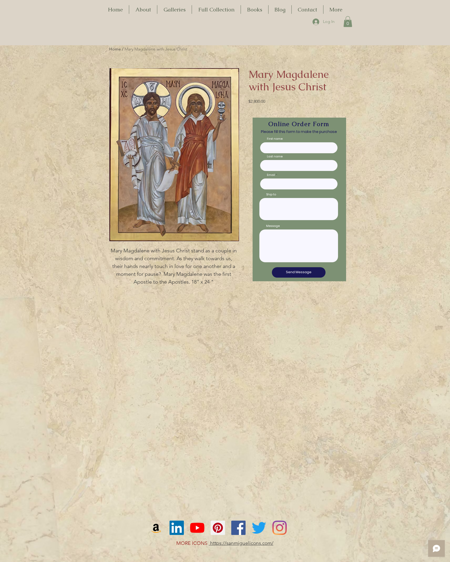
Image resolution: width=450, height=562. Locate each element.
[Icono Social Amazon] (156, 528)
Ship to (271, 194)
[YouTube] (197, 528)
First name (275, 138)
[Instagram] (279, 528)
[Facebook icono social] (238, 528)
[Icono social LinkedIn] (177, 528)
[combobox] (298, 209)
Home (115, 49)
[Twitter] (259, 528)
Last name (275, 156)
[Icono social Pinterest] (218, 528)
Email (271, 175)
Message (273, 226)
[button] (347, 21)
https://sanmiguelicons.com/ (241, 543)
